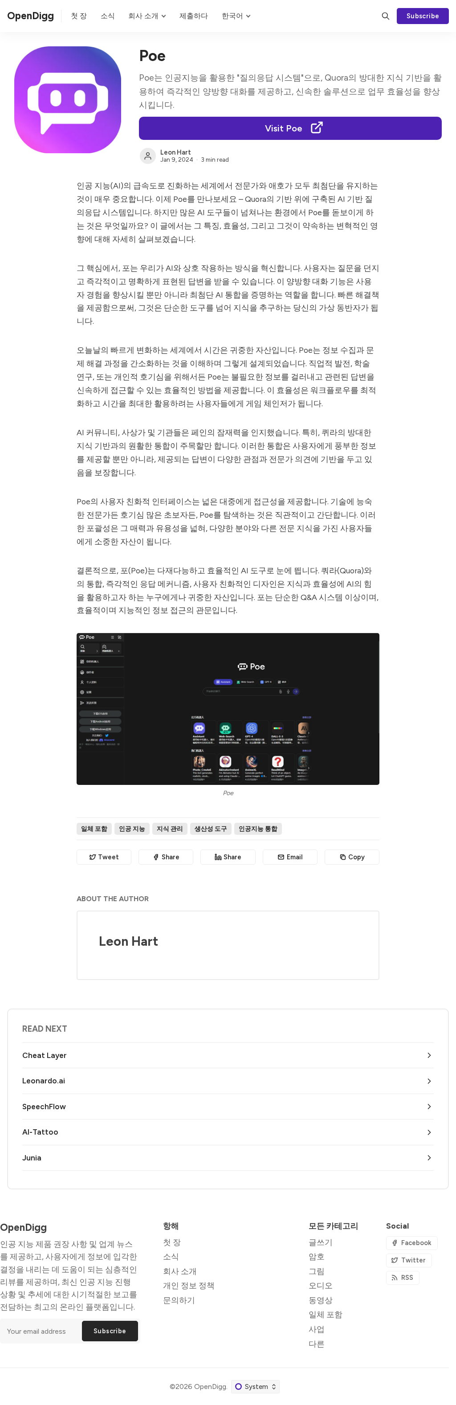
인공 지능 (132, 829)
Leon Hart (175, 152)
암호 (317, 1256)
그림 (317, 1271)
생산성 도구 (211, 829)
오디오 (321, 1285)
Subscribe (423, 16)
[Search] (386, 16)
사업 (317, 1329)
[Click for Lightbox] (228, 709)
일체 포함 (94, 829)
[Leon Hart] (148, 156)
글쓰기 (321, 1242)
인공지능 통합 (258, 829)
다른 (317, 1343)
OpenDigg (210, 1386)
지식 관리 (170, 829)
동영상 (321, 1300)
